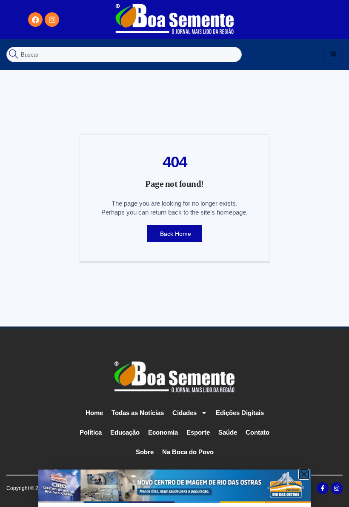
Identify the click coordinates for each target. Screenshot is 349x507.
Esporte (198, 432)
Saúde (227, 432)
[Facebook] (35, 19)
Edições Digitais (240, 412)
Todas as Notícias (138, 412)
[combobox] (124, 54)
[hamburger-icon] (333, 54)
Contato (257, 432)
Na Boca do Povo (188, 451)
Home (94, 412)
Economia (163, 432)
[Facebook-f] (323, 488)
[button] (304, 474)
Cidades (184, 412)
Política (91, 432)
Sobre (145, 451)
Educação (125, 432)
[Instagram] (52, 19)
